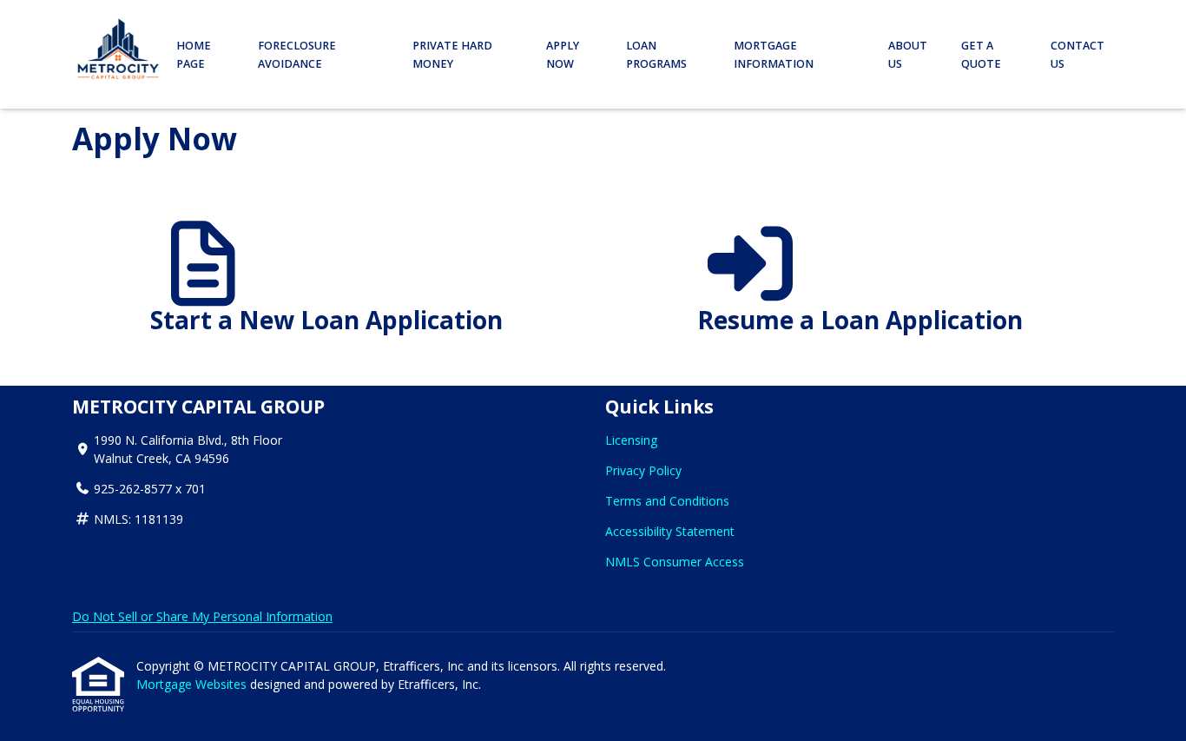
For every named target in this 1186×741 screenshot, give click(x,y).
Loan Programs (656, 54)
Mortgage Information (774, 54)
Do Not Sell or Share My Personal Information (202, 616)
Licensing (631, 440)
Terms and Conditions (667, 501)
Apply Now (562, 54)
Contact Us (1077, 54)
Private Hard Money (452, 54)
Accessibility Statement (670, 531)
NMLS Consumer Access (674, 561)
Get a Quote (981, 54)
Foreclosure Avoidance (297, 54)
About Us (907, 54)
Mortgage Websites (193, 684)
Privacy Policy (643, 470)
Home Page (193, 54)
